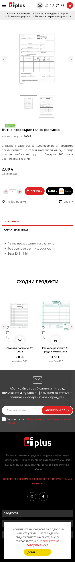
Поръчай (37, 191)
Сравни (68, 201)
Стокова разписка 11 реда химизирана (51, 349)
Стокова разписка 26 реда (15, 349)
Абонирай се (55, 410)
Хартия (39, 13)
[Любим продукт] (15, 327)
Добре (31, 552)
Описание (11, 221)
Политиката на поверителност (42, 543)
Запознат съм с (39, 421)
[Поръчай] (15, 340)
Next (71, 59)
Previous (4, 59)
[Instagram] (31, 496)
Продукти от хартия (57, 13)
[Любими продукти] (52, 5)
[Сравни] (57, 5)
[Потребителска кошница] (70, 5)
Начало (11, 13)
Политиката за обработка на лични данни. (39, 420)
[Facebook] (43, 496)
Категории (25, 13)
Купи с (53, 191)
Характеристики (16, 229)
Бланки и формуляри (19, 16)
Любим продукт (16, 201)
